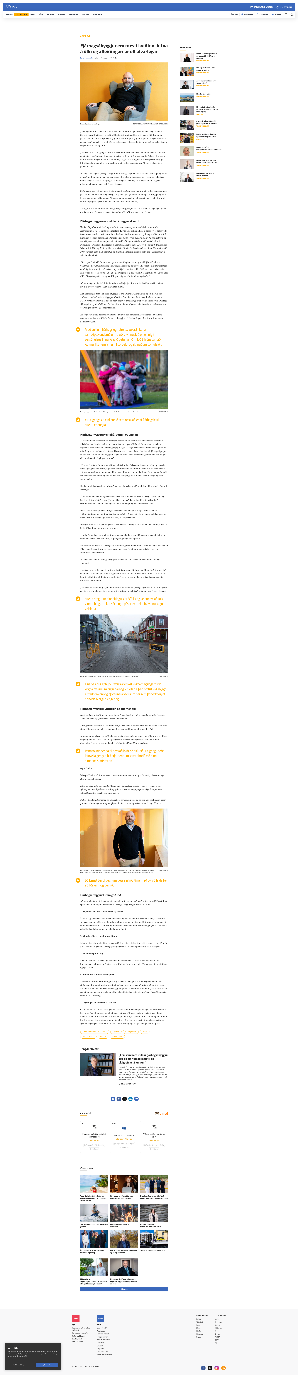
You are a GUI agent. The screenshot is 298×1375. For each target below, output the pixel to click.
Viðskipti (199, 1322)
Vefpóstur (100, 1349)
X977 (217, 1340)
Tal (216, 1343)
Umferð (100, 1346)
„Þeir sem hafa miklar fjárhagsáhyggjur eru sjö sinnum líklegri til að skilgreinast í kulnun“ (143, 1059)
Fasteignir (218, 1322)
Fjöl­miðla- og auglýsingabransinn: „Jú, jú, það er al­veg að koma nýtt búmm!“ (93, 1282)
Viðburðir (218, 1328)
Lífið (198, 1328)
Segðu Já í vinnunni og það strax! (153, 1250)
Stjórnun (116, 1032)
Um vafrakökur (102, 1352)
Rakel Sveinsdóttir (86, 58)
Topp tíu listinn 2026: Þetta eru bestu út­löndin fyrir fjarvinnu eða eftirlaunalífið (93, 1198)
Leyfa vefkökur (47, 1365)
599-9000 (79, 1342)
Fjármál (103, 1037)
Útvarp (198, 1337)
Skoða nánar (12, 1359)
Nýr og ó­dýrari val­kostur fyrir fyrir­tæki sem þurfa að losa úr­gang (207, 109)
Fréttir (198, 1319)
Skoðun (199, 1331)
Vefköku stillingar (19, 1365)
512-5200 (104, 1328)
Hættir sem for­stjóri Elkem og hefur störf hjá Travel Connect (206, 56)
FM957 (217, 1337)
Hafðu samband (103, 1334)
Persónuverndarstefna (80, 1333)
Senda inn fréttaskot (104, 1355)
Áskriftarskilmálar (103, 1340)
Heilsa (144, 1032)
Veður (217, 1331)
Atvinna (217, 1325)
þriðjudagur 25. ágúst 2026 (263, 7)
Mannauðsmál (117, 1037)
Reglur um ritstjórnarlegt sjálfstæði (81, 1329)
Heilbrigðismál (130, 1032)
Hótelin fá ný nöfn (203, 94)
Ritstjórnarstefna (103, 1337)
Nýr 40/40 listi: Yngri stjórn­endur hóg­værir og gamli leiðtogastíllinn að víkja (123, 1282)
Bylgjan (217, 1334)
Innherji (217, 1319)
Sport (198, 1325)
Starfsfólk (100, 1343)
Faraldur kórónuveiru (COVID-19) (95, 1032)
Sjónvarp (199, 1334)
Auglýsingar (101, 1331)
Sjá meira (124, 1289)
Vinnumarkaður (88, 1037)
